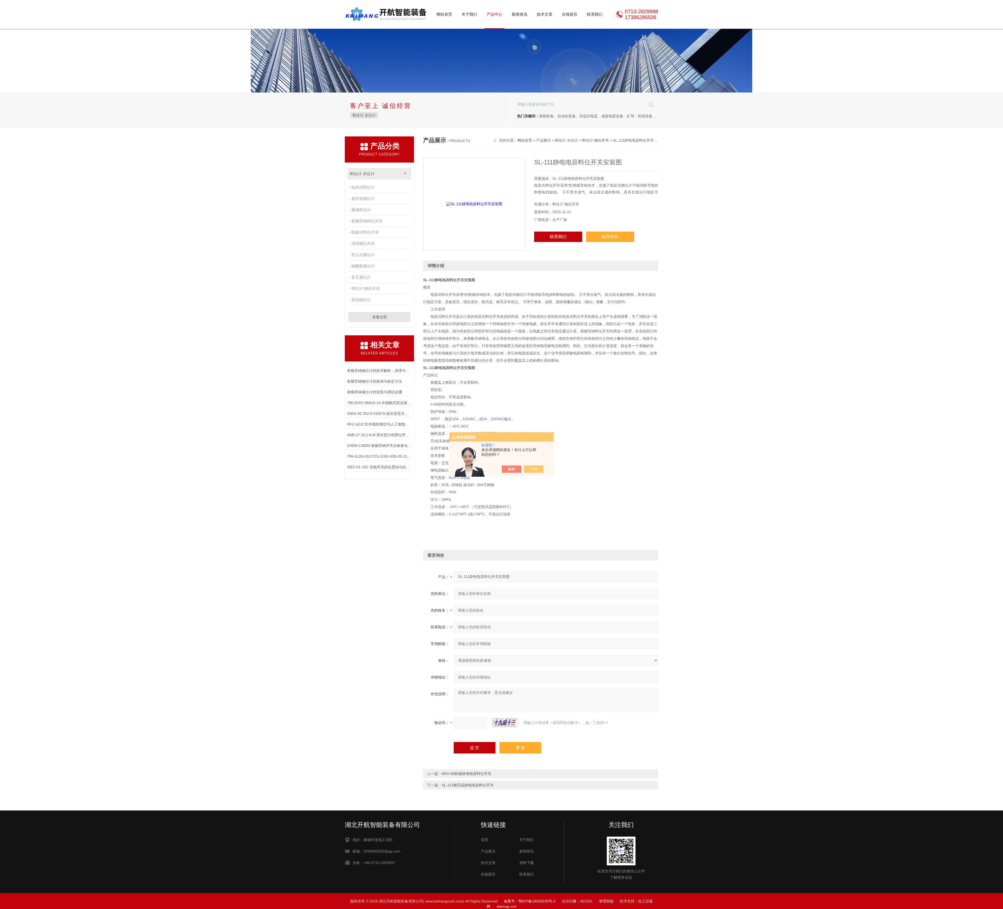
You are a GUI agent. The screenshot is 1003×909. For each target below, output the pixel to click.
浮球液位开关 (363, 243)
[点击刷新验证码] (505, 722)
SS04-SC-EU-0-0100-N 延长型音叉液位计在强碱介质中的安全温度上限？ (379, 413)
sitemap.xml (506, 906)
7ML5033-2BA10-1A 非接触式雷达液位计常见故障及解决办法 (379, 403)
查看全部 (379, 317)
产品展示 (543, 140)
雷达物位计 (361, 299)
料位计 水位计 (364, 115)
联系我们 (595, 14)
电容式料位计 (363, 187)
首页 (484, 840)
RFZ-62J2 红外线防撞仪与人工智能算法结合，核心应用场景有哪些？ (379, 424)
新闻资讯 (519, 14)
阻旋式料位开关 (365, 232)
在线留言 (570, 14)
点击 (405, 174)
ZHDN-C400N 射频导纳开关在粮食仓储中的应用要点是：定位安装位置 (379, 446)
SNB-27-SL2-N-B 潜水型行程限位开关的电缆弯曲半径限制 (379, 435)
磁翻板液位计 (363, 266)
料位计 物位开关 (365, 288)
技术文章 (544, 14)
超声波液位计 (363, 198)
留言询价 (610, 236)
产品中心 (494, 14)
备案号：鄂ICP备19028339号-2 (530, 901)
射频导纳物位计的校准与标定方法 (374, 381)
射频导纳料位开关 (367, 221)
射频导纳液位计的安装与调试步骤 (374, 392)
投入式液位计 (363, 254)
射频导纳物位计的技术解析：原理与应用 (379, 371)
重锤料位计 (361, 210)
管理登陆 (606, 901)
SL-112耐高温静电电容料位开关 (468, 785)
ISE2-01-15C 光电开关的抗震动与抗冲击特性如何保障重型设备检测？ (379, 467)
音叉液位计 (361, 277)
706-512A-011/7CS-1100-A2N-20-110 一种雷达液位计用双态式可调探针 (379, 456)
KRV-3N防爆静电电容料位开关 (466, 774)
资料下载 (526, 863)
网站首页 (444, 14)
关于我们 (469, 14)
